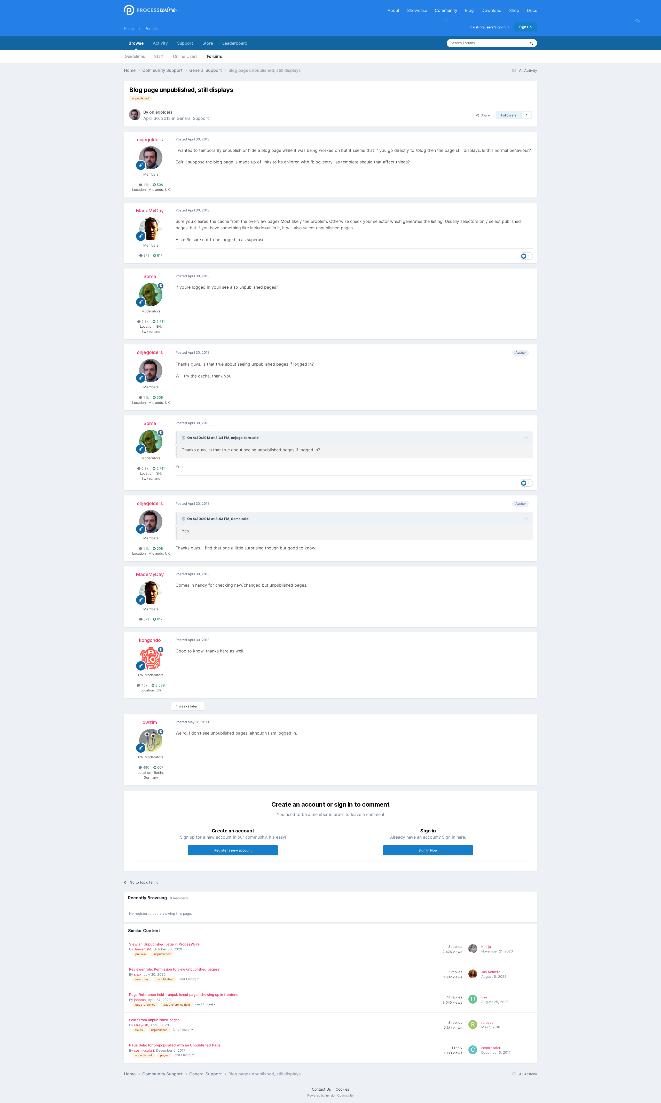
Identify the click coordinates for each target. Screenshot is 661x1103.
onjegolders (161, 112)
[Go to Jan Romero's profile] (473, 975)
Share (484, 115)
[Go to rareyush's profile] (473, 1025)
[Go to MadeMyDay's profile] (150, 228)
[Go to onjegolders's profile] (134, 114)
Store (207, 43)
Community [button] (446, 10)
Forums (151, 28)
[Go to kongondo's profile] (150, 658)
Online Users (185, 56)
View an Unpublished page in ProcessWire (164, 944)
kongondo (150, 640)
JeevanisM (142, 949)
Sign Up (525, 27)
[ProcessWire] (150, 10)
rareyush (141, 1025)
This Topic (511, 43)
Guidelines (135, 56)
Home (129, 28)
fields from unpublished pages (154, 1020)
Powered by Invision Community (330, 1095)
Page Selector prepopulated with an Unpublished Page (175, 1045)
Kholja (486, 946)
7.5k (143, 685)
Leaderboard (234, 43)
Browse (136, 43)
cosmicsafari (144, 1050)
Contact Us (321, 1089)
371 (146, 255)
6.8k (144, 321)
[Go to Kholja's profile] (473, 949)
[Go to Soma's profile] (150, 294)
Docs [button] (532, 10)
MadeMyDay (150, 210)
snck (137, 974)
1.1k (145, 185)
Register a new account (233, 850)
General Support (193, 118)
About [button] (393, 10)
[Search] (531, 43)
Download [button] (491, 10)
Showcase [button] (417, 10)
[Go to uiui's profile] (473, 1000)
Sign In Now (428, 850)
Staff (159, 56)
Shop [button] (514, 10)
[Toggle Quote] (184, 438)
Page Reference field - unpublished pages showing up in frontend (184, 994)
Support (185, 43)
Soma (150, 276)
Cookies (342, 1089)
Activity (160, 43)
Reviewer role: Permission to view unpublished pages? (174, 969)
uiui (484, 997)
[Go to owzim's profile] (150, 740)
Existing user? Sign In (488, 27)
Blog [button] (469, 10)
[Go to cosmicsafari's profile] (473, 1050)
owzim (150, 722)
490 (145, 767)
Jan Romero (490, 972)
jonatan (140, 1000)
